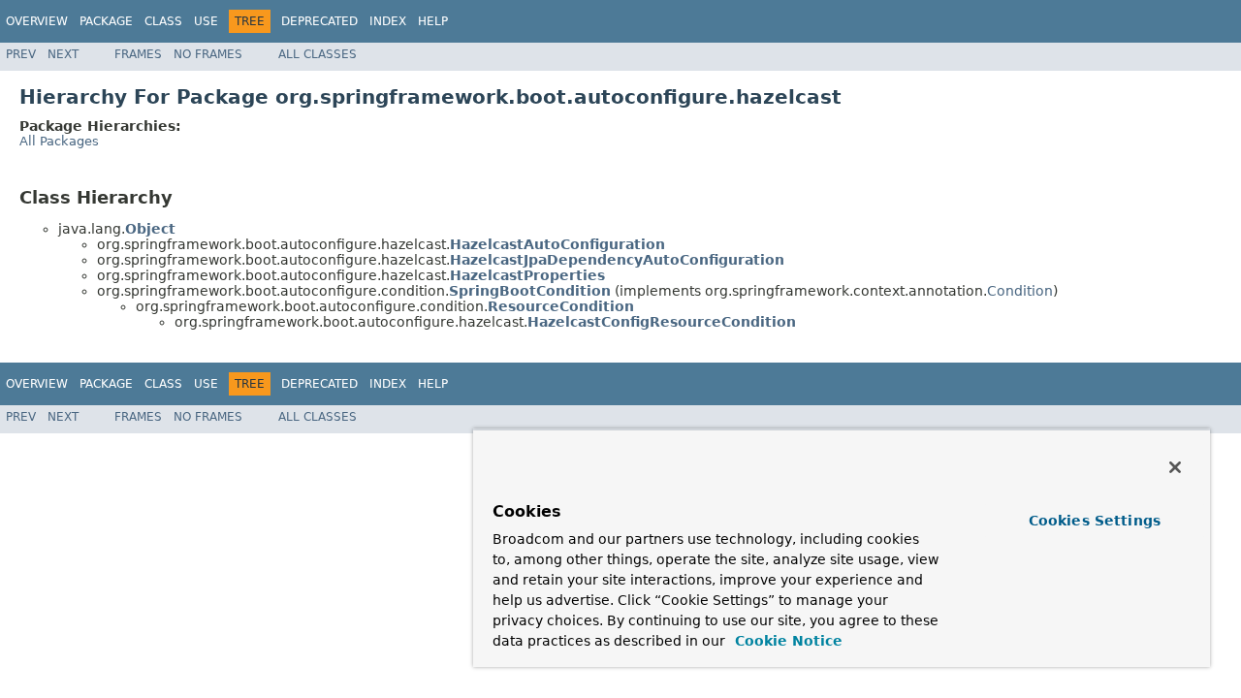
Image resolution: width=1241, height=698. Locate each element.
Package (106, 21)
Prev (21, 54)
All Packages (59, 141)
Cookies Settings (1095, 520)
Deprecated (319, 21)
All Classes (317, 54)
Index (387, 21)
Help (433, 21)
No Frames (208, 54)
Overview (37, 21)
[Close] (1175, 467)
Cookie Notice (786, 641)
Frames (138, 54)
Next (63, 54)
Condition (1020, 291)
